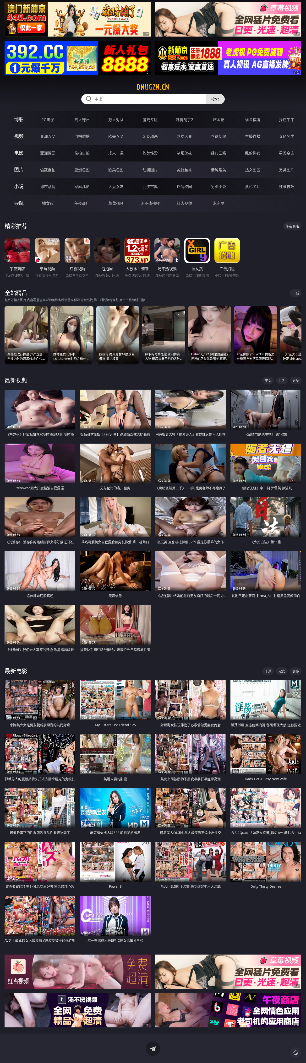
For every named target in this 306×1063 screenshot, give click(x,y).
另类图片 (286, 169)
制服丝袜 (184, 153)
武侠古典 (150, 186)
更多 (295, 380)
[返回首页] (295, 1052)
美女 (268, 380)
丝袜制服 (218, 136)
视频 (19, 136)
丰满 (268, 671)
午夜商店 (82, 203)
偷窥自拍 (47, 169)
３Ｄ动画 (150, 136)
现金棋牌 (252, 119)
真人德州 (82, 119)
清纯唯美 (218, 169)
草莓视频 (116, 203)
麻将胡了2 (184, 119)
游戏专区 (150, 119)
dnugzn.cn (153, 87)
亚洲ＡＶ (47, 136)
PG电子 (47, 119)
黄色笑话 (252, 186)
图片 (19, 169)
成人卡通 (116, 153)
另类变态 (286, 153)
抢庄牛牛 (286, 119)
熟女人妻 (184, 136)
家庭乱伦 (82, 186)
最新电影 (16, 671)
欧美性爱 (150, 153)
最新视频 (16, 380)
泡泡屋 (218, 203)
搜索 (215, 99)
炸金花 (218, 119)
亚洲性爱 (47, 153)
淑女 (282, 671)
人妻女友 (116, 186)
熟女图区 (252, 169)
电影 (19, 153)
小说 (19, 186)
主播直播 (252, 136)
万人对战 (116, 119)
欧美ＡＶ (116, 136)
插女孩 (48, 203)
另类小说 (218, 186)
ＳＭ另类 (286, 136)
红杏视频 (184, 203)
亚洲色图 (82, 169)
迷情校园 (184, 186)
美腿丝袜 (184, 169)
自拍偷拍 (82, 136)
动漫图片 (150, 169)
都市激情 (47, 186)
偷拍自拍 (82, 153)
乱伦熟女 (252, 153)
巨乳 (282, 380)
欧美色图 (116, 169)
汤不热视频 (150, 203)
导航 (19, 203)
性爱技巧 (286, 186)
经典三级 (218, 153)
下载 (295, 293)
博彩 (19, 119)
